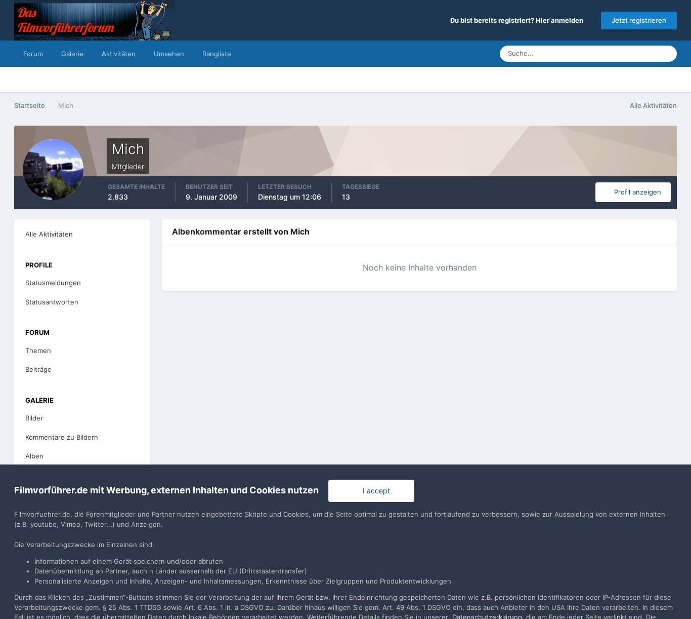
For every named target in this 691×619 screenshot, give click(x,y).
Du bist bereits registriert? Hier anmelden (518, 20)
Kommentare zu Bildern (61, 437)
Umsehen (169, 54)
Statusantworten (51, 302)
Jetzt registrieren (639, 20)
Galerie (72, 54)
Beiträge (38, 369)
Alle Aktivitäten (49, 234)
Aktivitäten (119, 54)
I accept (374, 490)
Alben (34, 456)
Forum (33, 54)
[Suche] (666, 54)
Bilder (34, 418)
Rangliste (216, 54)
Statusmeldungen (617, 53)
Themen (38, 350)
